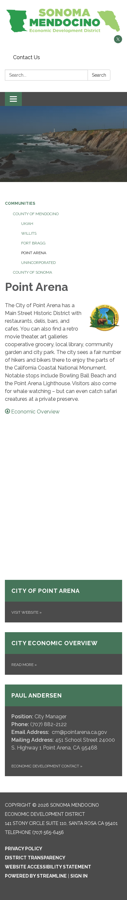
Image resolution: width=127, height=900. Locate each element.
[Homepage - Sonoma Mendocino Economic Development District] (63, 21)
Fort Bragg (33, 243)
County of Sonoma (32, 272)
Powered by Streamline (36, 876)
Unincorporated (38, 262)
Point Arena (33, 253)
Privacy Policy (23, 848)
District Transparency (35, 857)
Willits (28, 233)
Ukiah (27, 223)
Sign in (79, 876)
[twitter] (118, 41)
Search (99, 75)
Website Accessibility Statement (48, 866)
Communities (20, 203)
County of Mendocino (36, 214)
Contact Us (26, 57)
